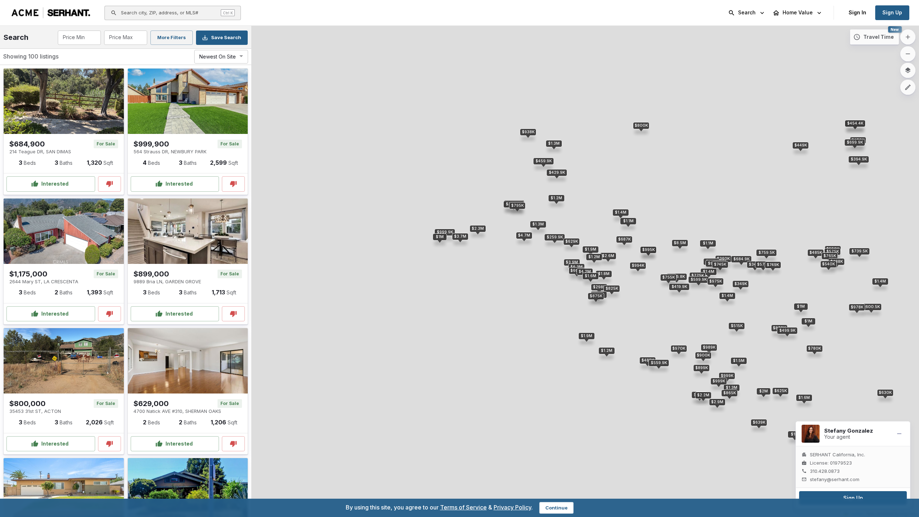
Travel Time (878, 37)
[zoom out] (907, 53)
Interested (55, 184)
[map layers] (907, 70)
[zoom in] (907, 37)
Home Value (798, 12)
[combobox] (79, 38)
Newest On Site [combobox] (217, 56)
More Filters (171, 37)
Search (747, 12)
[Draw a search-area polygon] (907, 87)
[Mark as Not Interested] (109, 184)
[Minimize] (899, 434)
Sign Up (892, 12)
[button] (741, 259)
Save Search (226, 37)
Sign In (857, 12)
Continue (556, 508)
